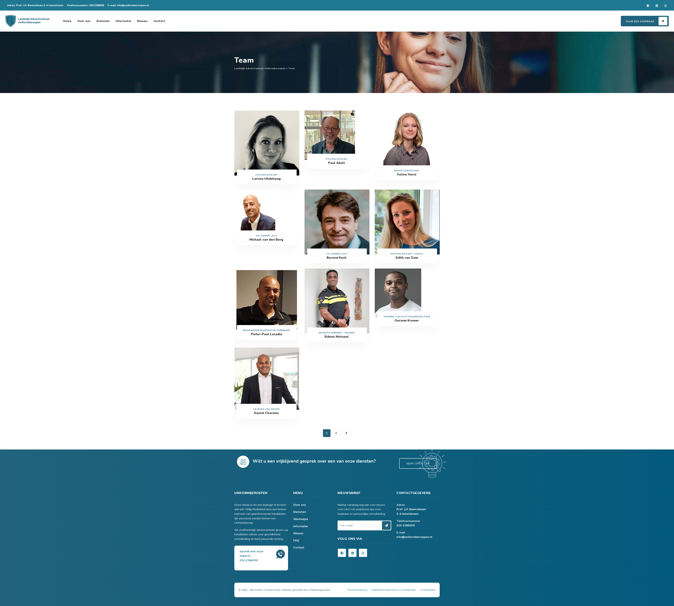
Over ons (84, 21)
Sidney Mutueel (336, 337)
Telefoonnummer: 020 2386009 (85, 5)
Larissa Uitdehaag (266, 179)
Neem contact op (418, 463)
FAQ (296, 540)
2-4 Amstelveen (408, 513)
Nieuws (142, 21)
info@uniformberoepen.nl (414, 537)
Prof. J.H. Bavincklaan (411, 509)
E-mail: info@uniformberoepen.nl (128, 5)
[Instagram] (665, 6)
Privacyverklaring (357, 589)
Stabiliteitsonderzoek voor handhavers (393, 589)
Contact (159, 21)
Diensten (103, 21)
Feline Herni (406, 174)
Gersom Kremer (407, 320)
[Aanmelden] (386, 525)
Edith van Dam (407, 258)
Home (67, 21)
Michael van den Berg (266, 239)
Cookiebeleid (427, 589)
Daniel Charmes (266, 413)
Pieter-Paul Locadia (266, 334)
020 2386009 (406, 525)
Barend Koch (336, 258)
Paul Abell (336, 163)
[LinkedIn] (657, 6)
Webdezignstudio (320, 589)
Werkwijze (300, 519)
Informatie (123, 21)
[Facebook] (648, 6)
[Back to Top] (337, 584)
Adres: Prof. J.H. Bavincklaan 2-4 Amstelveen (35, 5)
